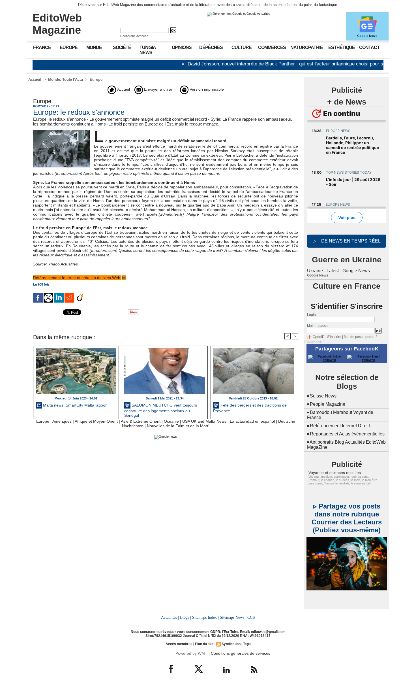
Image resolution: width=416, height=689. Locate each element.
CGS (251, 617)
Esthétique (341, 47)
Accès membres (179, 644)
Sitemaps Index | (205, 617)
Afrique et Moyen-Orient (96, 421)
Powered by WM (190, 653)
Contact (369, 47)
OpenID (319, 337)
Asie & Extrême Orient (140, 421)
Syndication (231, 644)
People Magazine (327, 404)
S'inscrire (334, 337)
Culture (241, 47)
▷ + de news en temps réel (347, 241)
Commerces (272, 47)
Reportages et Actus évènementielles (347, 433)
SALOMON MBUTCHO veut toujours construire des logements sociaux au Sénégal (160, 409)
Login (311, 315)
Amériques (62, 421)
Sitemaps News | (233, 617)
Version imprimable (206, 89)
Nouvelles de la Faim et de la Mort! (178, 426)
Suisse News (323, 396)
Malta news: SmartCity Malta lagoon (75, 405)
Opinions (182, 47)
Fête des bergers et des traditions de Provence (250, 408)
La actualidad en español (252, 421)
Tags (247, 644)
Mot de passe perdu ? (360, 337)
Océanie (171, 421)
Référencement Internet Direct (340, 425)
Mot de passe (317, 326)
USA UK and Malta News (204, 421)
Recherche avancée (134, 36)
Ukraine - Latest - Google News (338, 270)
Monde (94, 47)
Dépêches (211, 47)
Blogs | (185, 617)
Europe (69, 47)
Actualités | (170, 617)
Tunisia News (148, 50)
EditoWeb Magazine (57, 24)
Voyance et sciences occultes (334, 472)
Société (122, 47)
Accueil (34, 79)
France (42, 47)
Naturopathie (306, 47)
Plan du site (204, 644)
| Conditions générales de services (239, 653)
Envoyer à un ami (159, 89)
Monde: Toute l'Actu (65, 79)
